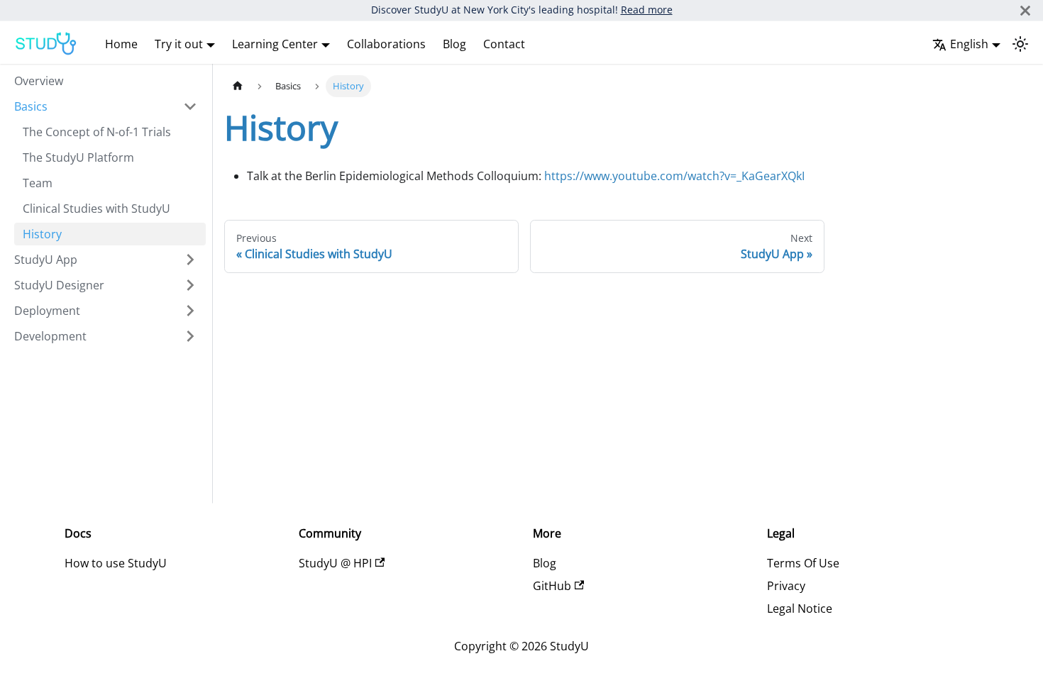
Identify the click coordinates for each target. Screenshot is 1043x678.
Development (50, 336)
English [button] (969, 44)
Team (38, 183)
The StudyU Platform (78, 157)
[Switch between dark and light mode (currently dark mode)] (1020, 44)
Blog (454, 44)
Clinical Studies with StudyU (96, 208)
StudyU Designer (59, 285)
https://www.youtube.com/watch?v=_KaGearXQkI (674, 176)
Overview (38, 81)
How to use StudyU (116, 563)
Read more (647, 9)
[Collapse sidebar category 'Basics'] (190, 106)
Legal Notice (799, 608)
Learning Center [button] (275, 44)
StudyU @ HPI (335, 563)
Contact (504, 44)
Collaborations (386, 44)
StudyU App (45, 259)
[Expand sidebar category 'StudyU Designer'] (190, 285)
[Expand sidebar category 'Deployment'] (190, 310)
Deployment (47, 310)
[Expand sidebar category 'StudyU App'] (190, 259)
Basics (31, 106)
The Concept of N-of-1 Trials (97, 132)
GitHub (552, 586)
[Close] (1025, 10)
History (42, 234)
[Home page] (237, 86)
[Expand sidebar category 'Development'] (190, 336)
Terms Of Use (803, 563)
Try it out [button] (179, 44)
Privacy (786, 586)
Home (121, 44)
